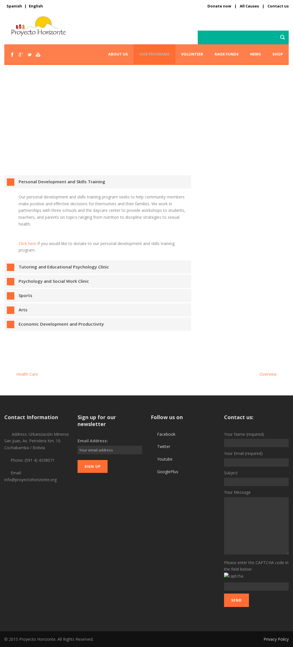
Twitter (163, 446)
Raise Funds (227, 54)
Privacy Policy (276, 639)
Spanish (14, 6)
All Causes (249, 6)
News (255, 54)
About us (118, 54)
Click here (28, 243)
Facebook (166, 434)
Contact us (278, 6)
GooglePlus (167, 471)
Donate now (219, 6)
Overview (269, 374)
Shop (277, 54)
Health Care (26, 374)
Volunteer (192, 54)
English (36, 6)
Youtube (165, 459)
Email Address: (93, 440)
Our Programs (154, 54)
